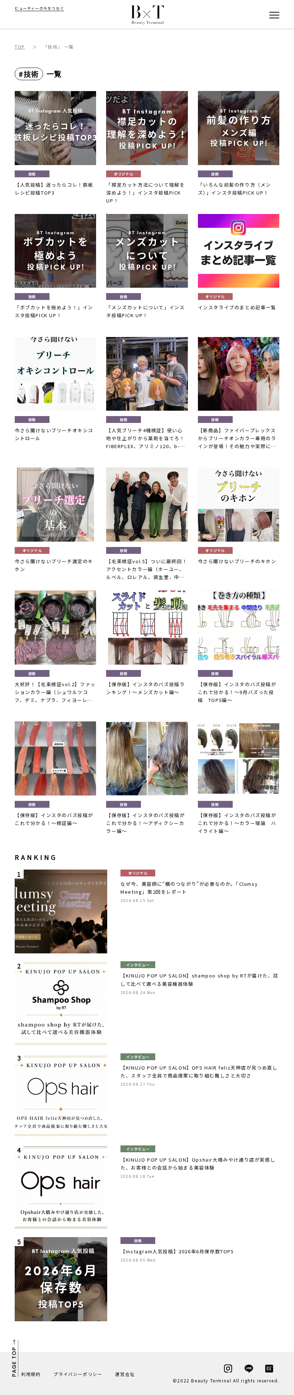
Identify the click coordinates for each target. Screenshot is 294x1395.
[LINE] (248, 1368)
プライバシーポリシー (77, 1374)
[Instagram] (228, 1368)
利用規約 (31, 1374)
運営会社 (124, 1374)
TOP (20, 47)
